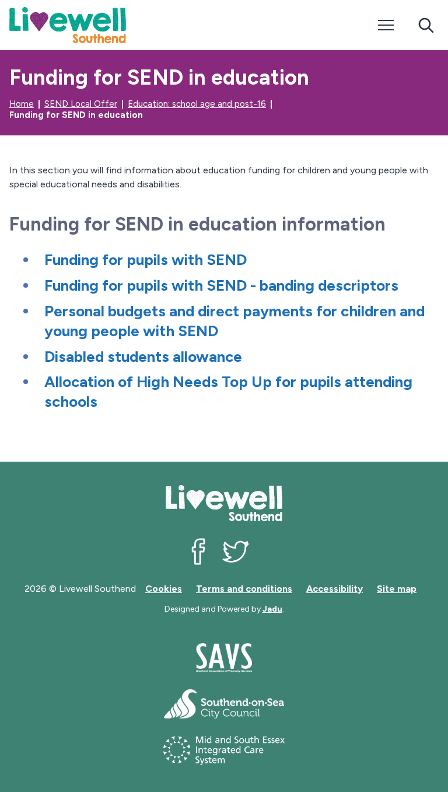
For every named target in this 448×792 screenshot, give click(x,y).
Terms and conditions (244, 588)
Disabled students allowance (143, 356)
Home (21, 104)
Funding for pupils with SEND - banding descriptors (221, 285)
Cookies (163, 588)
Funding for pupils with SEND (145, 259)
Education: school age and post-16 (197, 104)
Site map (396, 588)
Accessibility (334, 588)
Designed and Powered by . (224, 609)
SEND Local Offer (80, 104)
